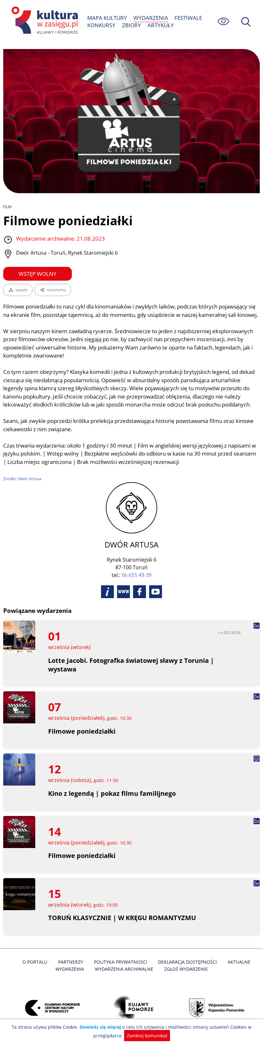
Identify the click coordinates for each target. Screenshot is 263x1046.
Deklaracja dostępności (187, 962)
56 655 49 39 (136, 575)
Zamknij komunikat (147, 1036)
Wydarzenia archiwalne (124, 969)
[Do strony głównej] (43, 21)
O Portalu (34, 962)
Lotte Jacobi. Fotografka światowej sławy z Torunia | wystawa (131, 664)
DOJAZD (21, 290)
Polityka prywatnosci (120, 962)
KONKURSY (101, 25)
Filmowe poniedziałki (81, 731)
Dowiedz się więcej (100, 1027)
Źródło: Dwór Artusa (22, 479)
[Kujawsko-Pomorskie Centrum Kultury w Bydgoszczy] (49, 1007)
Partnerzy (70, 962)
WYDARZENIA (150, 17)
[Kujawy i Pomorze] (131, 1007)
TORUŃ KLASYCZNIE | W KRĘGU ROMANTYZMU (122, 917)
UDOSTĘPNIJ (56, 290)
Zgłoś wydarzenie (186, 969)
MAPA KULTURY (107, 17)
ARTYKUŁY (161, 25)
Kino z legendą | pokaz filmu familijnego (112, 793)
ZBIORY (131, 25)
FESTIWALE (188, 17)
